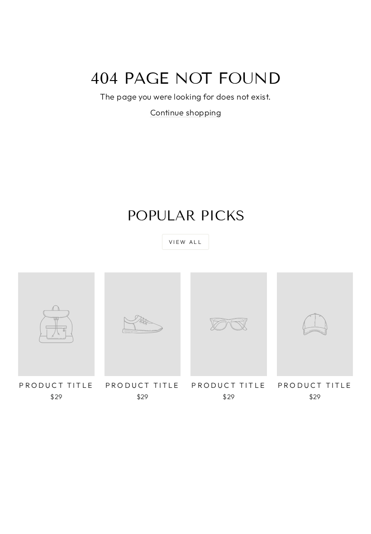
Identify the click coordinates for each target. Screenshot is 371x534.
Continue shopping (185, 112)
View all (185, 241)
